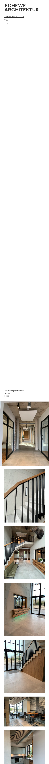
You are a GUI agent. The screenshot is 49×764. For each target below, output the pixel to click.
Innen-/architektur (14, 16)
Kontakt (8, 23)
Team (6, 20)
